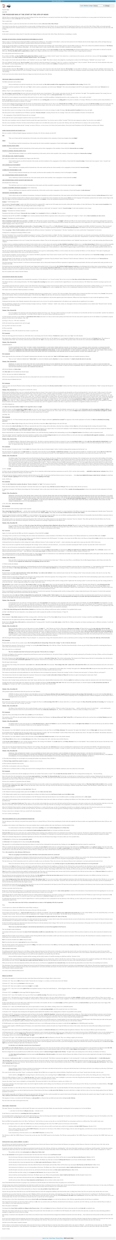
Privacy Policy (59, 1238)
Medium (86, 5)
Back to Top (45, 1238)
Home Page (52, 1238)
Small (81, 5)
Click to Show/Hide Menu (58, 1)
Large (90, 5)
